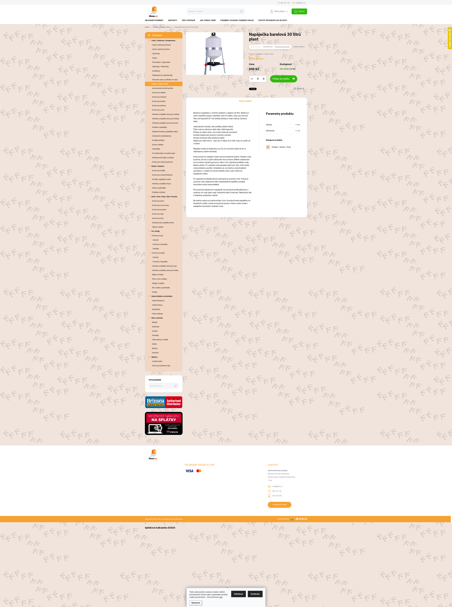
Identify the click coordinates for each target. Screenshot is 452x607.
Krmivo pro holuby (158, 101)
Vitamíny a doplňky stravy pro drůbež (165, 114)
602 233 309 (277, 496)
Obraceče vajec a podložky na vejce (165, 80)
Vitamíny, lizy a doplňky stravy (163, 223)
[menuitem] (155, 20)
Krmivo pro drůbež (158, 93)
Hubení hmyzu (157, 305)
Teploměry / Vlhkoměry (160, 66)
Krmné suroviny (157, 218)
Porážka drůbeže (158, 140)
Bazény (154, 348)
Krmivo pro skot (158, 214)
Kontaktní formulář (280, 505)
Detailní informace (256, 58)
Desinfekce (156, 309)
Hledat (241, 11)
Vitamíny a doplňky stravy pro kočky (165, 270)
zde (220, 597)
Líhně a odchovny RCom (161, 49)
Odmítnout (238, 594)
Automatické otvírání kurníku (162, 88)
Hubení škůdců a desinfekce (161, 296)
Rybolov (154, 357)
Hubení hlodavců (158, 301)
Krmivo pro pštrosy (159, 105)
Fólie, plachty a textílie (160, 340)
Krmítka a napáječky (159, 127)
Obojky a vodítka (158, 283)
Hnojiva (155, 331)
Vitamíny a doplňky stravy (161, 184)
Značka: (299, 47)
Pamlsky (156, 249)
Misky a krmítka (157, 275)
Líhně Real (156, 54)
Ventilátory (156, 71)
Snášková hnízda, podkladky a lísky (165, 132)
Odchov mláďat (157, 145)
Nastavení (196, 603)
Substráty (155, 327)
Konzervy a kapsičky (160, 244)
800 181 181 (277, 491)
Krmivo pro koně (158, 201)
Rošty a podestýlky (159, 188)
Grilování (155, 353)
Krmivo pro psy (157, 236)
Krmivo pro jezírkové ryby (161, 366)
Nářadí (154, 322)
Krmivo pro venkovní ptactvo (162, 162)
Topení (154, 58)
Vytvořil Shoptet (283, 519)
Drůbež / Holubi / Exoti (159, 84)
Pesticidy (155, 335)
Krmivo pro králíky (158, 171)
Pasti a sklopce (157, 314)
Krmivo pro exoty (158, 110)
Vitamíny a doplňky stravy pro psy (164, 266)
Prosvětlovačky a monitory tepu (163, 153)
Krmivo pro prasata (159, 210)
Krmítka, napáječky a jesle (161, 179)
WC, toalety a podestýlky (161, 288)
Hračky (154, 292)
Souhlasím (255, 594)
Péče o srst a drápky (159, 279)
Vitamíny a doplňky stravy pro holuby (165, 119)
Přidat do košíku (281, 78)
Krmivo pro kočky (158, 253)
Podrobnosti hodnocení (282, 47)
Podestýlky (156, 149)
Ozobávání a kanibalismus (161, 136)
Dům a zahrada (157, 318)
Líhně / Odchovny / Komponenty (163, 40)
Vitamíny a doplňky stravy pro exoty (165, 123)
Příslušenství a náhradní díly (162, 75)
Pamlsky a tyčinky (158, 192)
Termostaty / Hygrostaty (161, 62)
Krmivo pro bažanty (159, 97)
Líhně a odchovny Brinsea (161, 45)
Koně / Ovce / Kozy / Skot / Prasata (164, 197)
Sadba (154, 344)
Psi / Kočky (155, 231)
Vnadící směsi (157, 361)
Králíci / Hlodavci (157, 166)
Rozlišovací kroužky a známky (163, 158)
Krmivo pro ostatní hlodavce (162, 175)
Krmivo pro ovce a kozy (160, 205)
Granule (155, 240)
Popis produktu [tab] (245, 101)
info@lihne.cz (277, 486)
